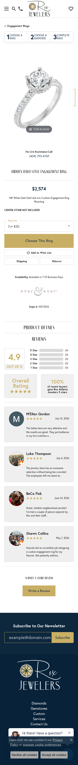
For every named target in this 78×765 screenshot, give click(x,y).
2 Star (33, 363)
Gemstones (39, 708)
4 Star (33, 354)
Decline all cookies (24, 755)
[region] (39, 99)
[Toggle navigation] (5, 8)
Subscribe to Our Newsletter (39, 625)
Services (39, 718)
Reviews (39, 339)
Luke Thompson (38, 453)
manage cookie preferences (42, 744)
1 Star (34, 367)
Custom (39, 713)
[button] (14, 8)
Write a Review (39, 590)
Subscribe (62, 637)
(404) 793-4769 (39, 156)
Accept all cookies (54, 755)
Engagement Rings (18, 26)
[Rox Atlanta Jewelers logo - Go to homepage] (39, 8)
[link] (20, 8)
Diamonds (39, 703)
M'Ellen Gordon (38, 414)
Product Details (39, 327)
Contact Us (39, 724)
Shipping (21, 261)
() (66, 350)
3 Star (33, 359)
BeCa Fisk (34, 493)
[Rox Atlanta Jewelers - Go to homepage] (39, 674)
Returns (57, 261)
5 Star (33, 350)
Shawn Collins (37, 533)
